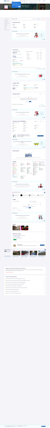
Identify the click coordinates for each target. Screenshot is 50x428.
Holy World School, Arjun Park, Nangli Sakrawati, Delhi (16, 256)
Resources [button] (35, 2)
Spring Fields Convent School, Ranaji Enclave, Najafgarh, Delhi (33, 256)
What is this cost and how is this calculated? (17, 57)
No (21, 35)
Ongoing (42, 104)
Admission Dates (6, 22)
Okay (19, 6)
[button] (41, 50)
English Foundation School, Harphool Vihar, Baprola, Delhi (41, 256)
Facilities (5, 26)
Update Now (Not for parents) (9, 272)
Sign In (30, 101)
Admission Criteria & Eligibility (6, 24)
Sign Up (27, 101)
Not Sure (24, 35)
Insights (5, 27)
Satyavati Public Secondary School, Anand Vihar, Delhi (7, 256)
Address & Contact (6, 29)
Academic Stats (6, 21)
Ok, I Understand (43, 426)
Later (17, 6)
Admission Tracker (25, 2)
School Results (6, 25)
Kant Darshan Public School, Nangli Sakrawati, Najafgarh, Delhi (24, 257)
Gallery (5, 28)
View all (43, 39)
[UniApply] (7, 1)
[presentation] (43, 192)
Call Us (15, 239)
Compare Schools (31, 2)
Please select (16, 19)
